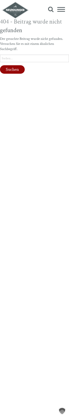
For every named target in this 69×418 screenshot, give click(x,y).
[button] (62, 411)
